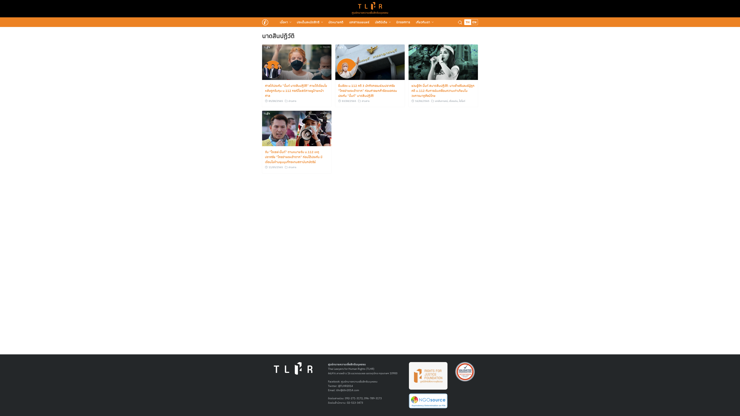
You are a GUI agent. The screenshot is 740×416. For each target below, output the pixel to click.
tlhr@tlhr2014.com (347, 390)
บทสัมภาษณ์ (441, 101)
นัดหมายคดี (335, 22)
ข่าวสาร (292, 101)
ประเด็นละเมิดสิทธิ (308, 22)
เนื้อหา (284, 22)
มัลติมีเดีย (381, 22)
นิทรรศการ (403, 22)
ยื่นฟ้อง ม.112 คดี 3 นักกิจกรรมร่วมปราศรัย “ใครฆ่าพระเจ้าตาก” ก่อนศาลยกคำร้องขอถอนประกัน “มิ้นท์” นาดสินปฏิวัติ (367, 90)
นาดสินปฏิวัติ (278, 35)
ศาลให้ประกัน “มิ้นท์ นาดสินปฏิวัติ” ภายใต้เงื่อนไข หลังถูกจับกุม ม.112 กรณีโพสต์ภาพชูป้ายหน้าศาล (296, 90)
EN (474, 22)
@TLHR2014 (345, 386)
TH (468, 22)
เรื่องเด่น (453, 101)
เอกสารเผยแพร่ (359, 22)
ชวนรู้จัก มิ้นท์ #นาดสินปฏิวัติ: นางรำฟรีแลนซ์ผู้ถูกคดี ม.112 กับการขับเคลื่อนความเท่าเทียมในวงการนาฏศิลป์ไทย (442, 90)
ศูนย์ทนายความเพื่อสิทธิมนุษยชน (370, 12)
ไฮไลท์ (462, 101)
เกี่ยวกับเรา (423, 22)
